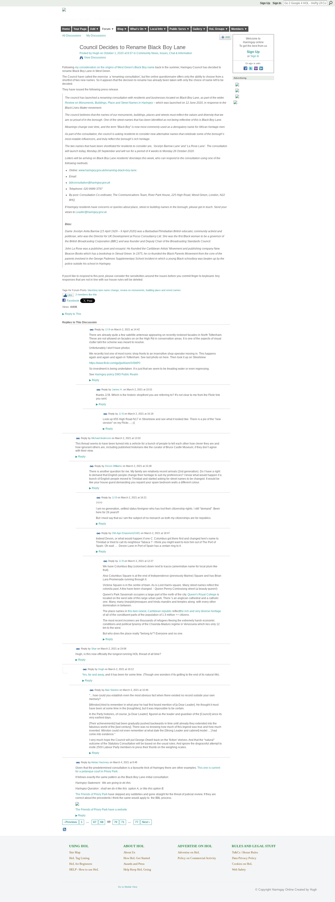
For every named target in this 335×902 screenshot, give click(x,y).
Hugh (96, 53)
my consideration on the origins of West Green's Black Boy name (115, 67)
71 (122, 822)
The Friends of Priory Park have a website (101, 809)
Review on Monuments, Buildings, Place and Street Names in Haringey (109, 102)
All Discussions (71, 35)
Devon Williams (113, 466)
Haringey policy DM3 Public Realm (116, 374)
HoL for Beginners (80, 863)
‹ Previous (70, 822)
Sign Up (265, 3)
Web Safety (239, 869)
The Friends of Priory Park (91, 794)
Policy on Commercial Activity (197, 858)
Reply (94, 380)
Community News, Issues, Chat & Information (164, 53)
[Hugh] (69, 57)
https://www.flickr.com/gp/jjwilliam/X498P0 (114, 363)
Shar (94, 648)
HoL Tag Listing (79, 858)
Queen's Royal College (202, 594)
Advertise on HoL (189, 852)
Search (330, 3)
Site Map (74, 852)
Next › (146, 822)
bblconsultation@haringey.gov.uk (89, 182)
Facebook (73, 300)
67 (94, 822)
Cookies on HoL (242, 863)
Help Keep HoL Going (137, 869)
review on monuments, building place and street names (150, 290)
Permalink (92, 330)
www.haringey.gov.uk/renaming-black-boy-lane (108, 170)
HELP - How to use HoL (84, 869)
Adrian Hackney (100, 762)
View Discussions (95, 57)
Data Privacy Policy (244, 858)
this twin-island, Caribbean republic (150, 611)
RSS (65, 830)
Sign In (277, 3)
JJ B (107, 329)
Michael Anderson (101, 438)
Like (70, 295)
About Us (129, 852)
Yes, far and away (93, 674)
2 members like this (86, 294)
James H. (117, 389)
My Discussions (96, 35)
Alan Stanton (112, 690)
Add (227, 37)
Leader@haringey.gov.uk (91, 212)
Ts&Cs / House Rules (245, 852)
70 (115, 822)
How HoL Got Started (137, 858)
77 (136, 822)
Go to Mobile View (127, 887)
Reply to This (71, 314)
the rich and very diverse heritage (200, 611)
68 (101, 822)
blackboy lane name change (103, 290)
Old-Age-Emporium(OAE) (126, 533)
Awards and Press (134, 863)
